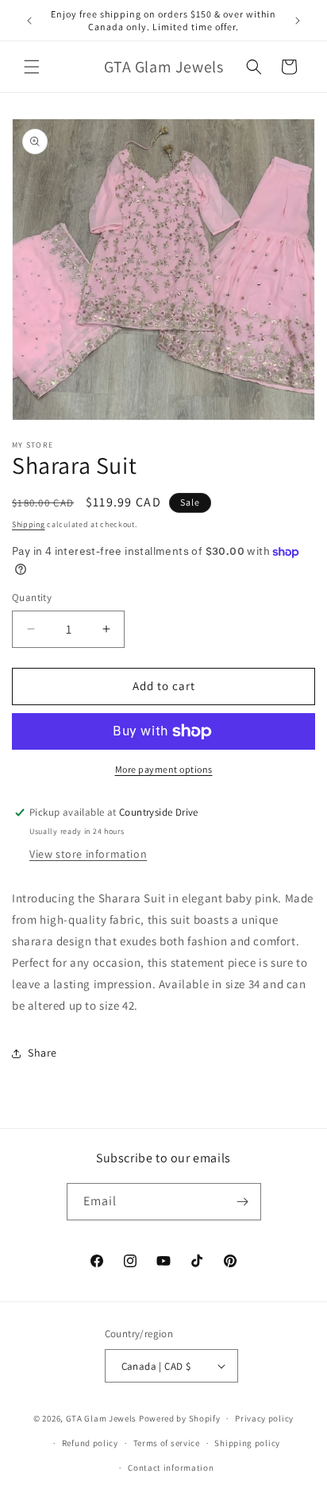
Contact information (171, 1467)
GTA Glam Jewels (101, 1418)
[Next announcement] (297, 20)
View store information (88, 854)
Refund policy (90, 1443)
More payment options (164, 769)
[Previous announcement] (29, 20)
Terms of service (166, 1443)
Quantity (32, 597)
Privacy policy (264, 1418)
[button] (31, 66)
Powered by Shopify (180, 1418)
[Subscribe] (242, 1201)
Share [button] (42, 1052)
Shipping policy (247, 1443)
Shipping (28, 524)
